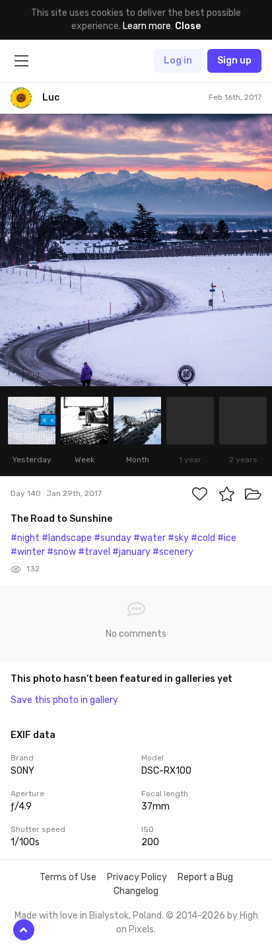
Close (188, 26)
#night (25, 538)
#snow (61, 551)
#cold (203, 538)
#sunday (112, 538)
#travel (94, 551)
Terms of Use (68, 877)
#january (131, 551)
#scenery (173, 551)
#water (149, 538)
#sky (178, 538)
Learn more (147, 26)
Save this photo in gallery (64, 700)
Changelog (136, 891)
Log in (178, 60)
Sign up (234, 60)
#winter (28, 551)
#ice (226, 538)
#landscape (67, 538)
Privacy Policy (137, 877)
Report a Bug (205, 877)
